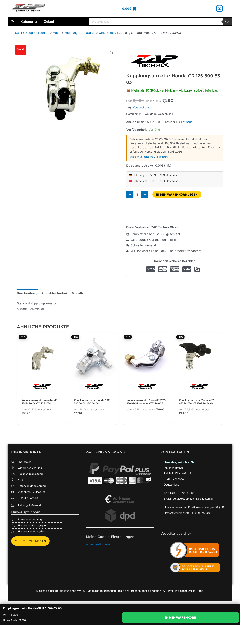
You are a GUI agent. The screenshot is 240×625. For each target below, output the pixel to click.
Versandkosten (142, 107)
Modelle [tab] (78, 293)
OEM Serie (185, 121)
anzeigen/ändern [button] (98, 544)
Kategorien (29, 21)
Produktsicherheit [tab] (54, 293)
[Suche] (227, 21)
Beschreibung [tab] (27, 293)
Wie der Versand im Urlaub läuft (149, 156)
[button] (111, 52)
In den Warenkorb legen (177, 194)
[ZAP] (154, 61)
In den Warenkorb (180, 617)
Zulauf (49, 21)
